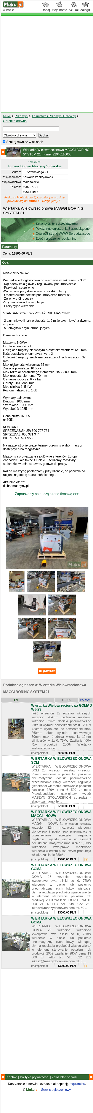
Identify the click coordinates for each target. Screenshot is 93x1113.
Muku (7, 116)
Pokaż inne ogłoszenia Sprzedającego (62, 228)
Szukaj (74, 10)
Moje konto (59, 10)
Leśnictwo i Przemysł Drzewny (54, 116)
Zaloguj (85, 10)
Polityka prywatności (34, 1077)
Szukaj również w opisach (24, 142)
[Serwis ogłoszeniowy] (13, 6)
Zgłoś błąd (65, 1077)
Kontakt (11, 1077)
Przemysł (21, 116)
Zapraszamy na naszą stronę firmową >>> (47, 494)
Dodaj (46, 10)
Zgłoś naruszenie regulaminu (55, 238)
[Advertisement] (46, 63)
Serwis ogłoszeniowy (56, 1089)
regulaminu (77, 1084)
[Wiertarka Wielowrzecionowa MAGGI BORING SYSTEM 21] (47, 568)
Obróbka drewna (15, 121)
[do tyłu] (47, 672)
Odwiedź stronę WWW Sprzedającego (63, 233)
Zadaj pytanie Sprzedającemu (57, 223)
